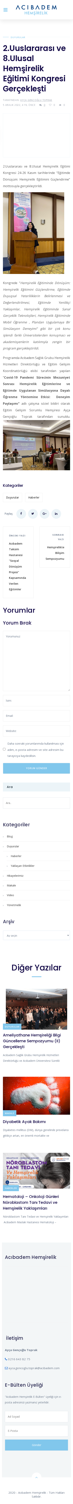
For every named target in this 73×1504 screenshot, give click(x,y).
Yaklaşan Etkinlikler (22, 866)
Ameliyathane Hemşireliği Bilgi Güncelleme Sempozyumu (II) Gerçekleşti (32, 1040)
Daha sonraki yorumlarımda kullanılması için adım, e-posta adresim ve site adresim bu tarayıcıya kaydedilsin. (35, 749)
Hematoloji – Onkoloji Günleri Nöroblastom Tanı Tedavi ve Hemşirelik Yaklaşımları (31, 1202)
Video (10, 895)
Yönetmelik (14, 905)
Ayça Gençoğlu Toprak (36, 100)
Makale (11, 885)
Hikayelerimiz (15, 875)
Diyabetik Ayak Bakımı (24, 1121)
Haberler (34, 497)
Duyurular (18, 37)
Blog (10, 836)
